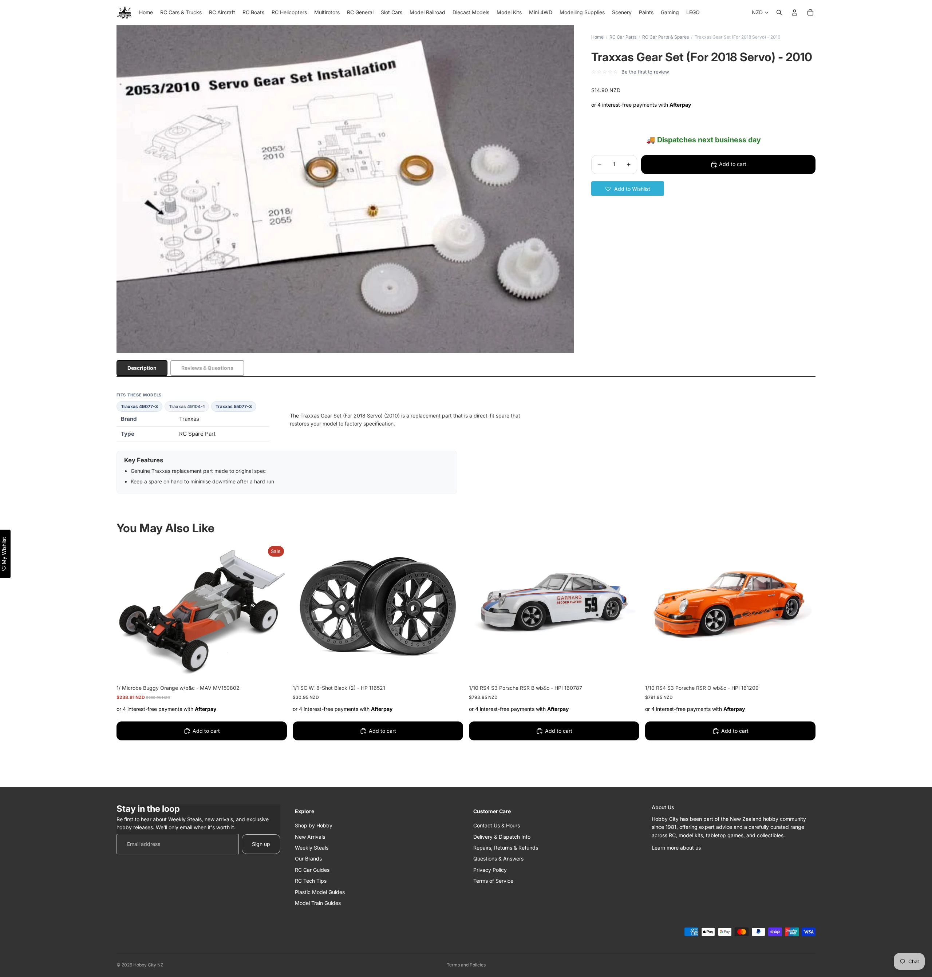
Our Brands (308, 858)
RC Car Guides (312, 869)
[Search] (779, 12)
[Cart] (810, 12)
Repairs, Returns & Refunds (505, 848)
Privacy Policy (490, 869)
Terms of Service (493, 881)
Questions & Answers (498, 858)
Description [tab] (142, 368)
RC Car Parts (622, 37)
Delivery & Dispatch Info (501, 836)
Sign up (261, 843)
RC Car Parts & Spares (665, 37)
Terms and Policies (466, 965)
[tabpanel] (466, 443)
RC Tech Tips (311, 881)
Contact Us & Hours (496, 825)
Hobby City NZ (148, 965)
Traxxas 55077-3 (234, 406)
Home (597, 37)
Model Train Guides (318, 903)
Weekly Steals (311, 848)
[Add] (275, 668)
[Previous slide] (480, 607)
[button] (627, 188)
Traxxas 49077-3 (139, 406)
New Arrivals (310, 836)
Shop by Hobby (313, 825)
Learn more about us (676, 848)
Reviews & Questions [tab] (207, 368)
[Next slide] (628, 607)
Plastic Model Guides (320, 892)
